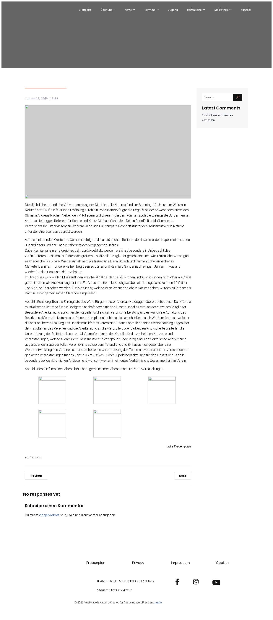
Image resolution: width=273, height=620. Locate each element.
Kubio (158, 602)
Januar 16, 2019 (36, 98)
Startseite (85, 10)
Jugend (173, 10)
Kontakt (246, 10)
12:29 (54, 98)
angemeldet (49, 515)
